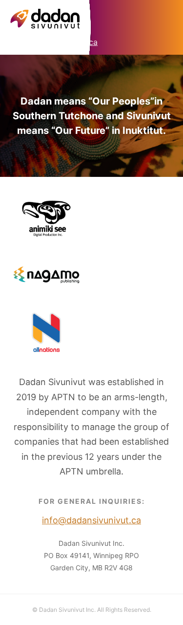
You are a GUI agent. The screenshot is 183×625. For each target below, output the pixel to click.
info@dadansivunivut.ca (54, 42)
